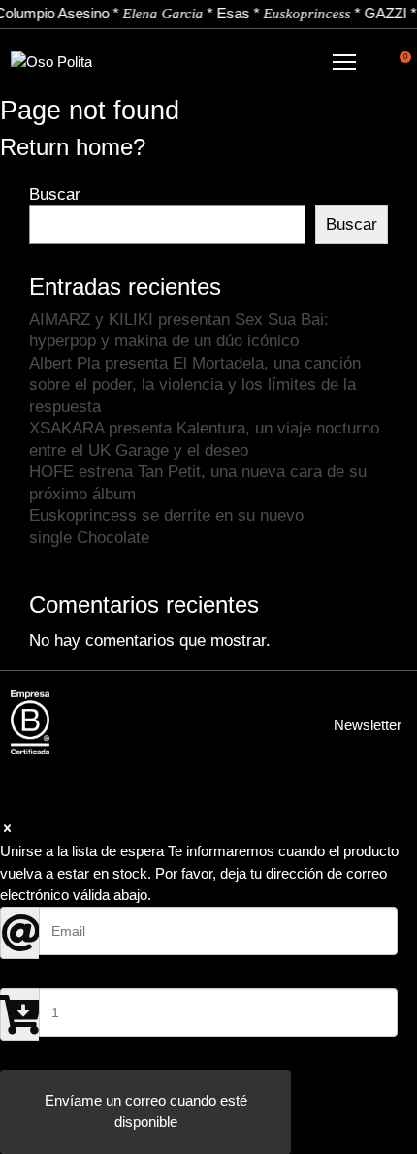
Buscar (54, 194)
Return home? (72, 147)
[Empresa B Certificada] (30, 722)
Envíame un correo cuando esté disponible (146, 1111)
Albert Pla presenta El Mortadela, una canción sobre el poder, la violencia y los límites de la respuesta (195, 384)
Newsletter (367, 725)
